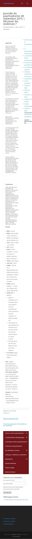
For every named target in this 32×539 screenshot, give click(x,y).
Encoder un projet (9, 518)
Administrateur (9, 27)
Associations (28, 78)
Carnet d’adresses (10, 463)
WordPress (17, 536)
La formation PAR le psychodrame (16, 442)
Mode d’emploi (8, 524)
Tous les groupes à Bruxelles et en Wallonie (15, 425)
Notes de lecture (10, 472)
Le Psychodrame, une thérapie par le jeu (16, 499)
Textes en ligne (9, 467)
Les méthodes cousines (16, 450)
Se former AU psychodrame (13, 446)
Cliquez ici (6, 413)
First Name (6, 480)
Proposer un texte (9, 521)
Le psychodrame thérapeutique (16, 437)
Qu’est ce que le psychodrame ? (16, 433)
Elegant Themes (16, 534)
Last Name (6, 483)
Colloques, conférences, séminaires (16, 455)
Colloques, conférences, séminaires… (28, 74)
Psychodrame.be (10, 418)
